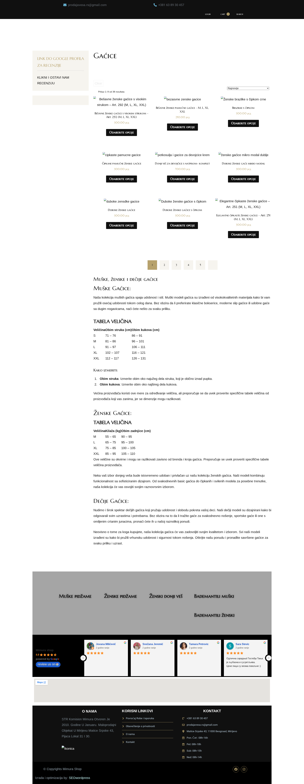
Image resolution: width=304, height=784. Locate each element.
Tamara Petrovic (199, 644)
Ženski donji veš (166, 596)
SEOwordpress (79, 778)
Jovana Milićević (106, 644)
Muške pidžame (75, 596)
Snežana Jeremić (152, 644)
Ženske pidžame (120, 596)
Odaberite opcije (121, 132)
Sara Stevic (242, 644)
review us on (46, 664)
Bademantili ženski (214, 615)
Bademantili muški (214, 596)
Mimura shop (45, 650)
